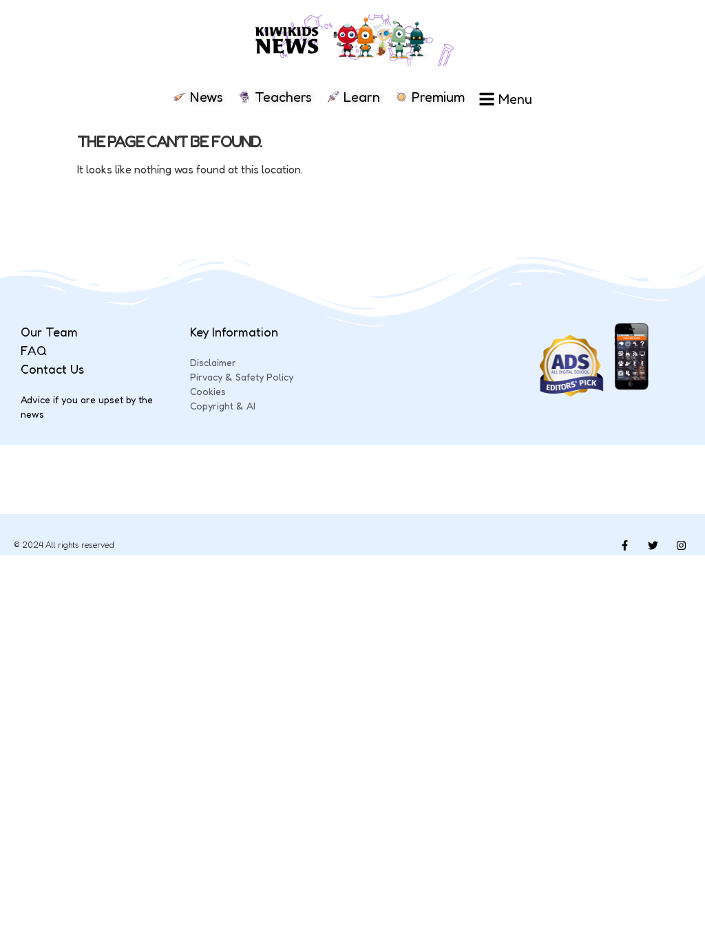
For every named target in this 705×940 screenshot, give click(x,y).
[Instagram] (681, 545)
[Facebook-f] (624, 545)
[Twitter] (652, 545)
